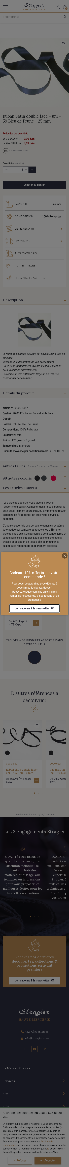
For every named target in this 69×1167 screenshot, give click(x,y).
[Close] (64, 556)
